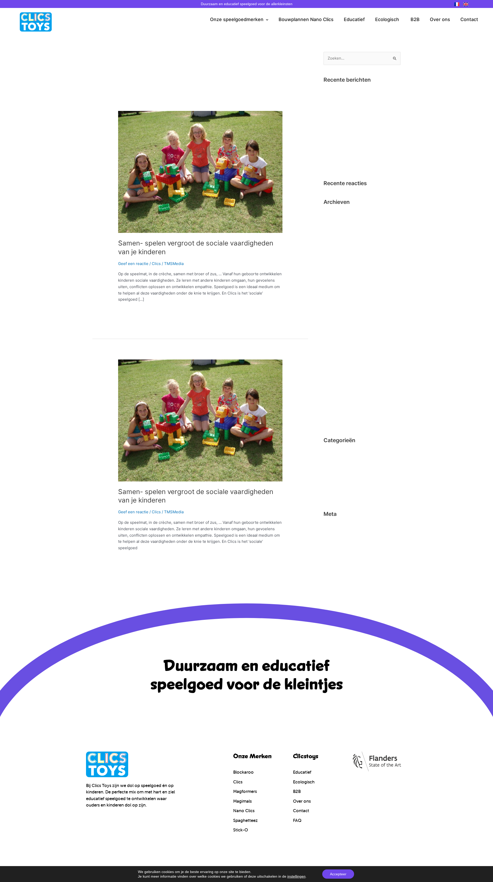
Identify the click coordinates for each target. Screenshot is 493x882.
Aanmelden (334, 525)
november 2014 (338, 378)
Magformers (335, 478)
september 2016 (338, 309)
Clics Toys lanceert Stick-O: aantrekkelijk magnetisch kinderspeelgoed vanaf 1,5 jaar (361, 157)
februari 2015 (336, 360)
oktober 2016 (335, 300)
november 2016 (338, 291)
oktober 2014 (336, 386)
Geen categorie (338, 469)
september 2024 (339, 222)
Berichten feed (337, 534)
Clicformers (334, 452)
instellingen (296, 876)
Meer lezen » (130, 311)
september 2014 (338, 395)
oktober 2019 (335, 239)
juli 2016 (331, 326)
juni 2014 (332, 421)
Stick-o (330, 495)
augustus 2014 (337, 404)
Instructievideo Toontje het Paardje (355, 107)
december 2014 (338, 369)
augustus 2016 (337, 317)
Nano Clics (333, 486)
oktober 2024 (336, 213)
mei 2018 (332, 265)
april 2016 (332, 335)
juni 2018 (332, 256)
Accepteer (338, 874)
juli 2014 (331, 413)
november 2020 (338, 231)
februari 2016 (336, 343)
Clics (156, 263)
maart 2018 (334, 274)
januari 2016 (335, 352)
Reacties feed (336, 542)
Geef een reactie (133, 263)
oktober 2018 (335, 248)
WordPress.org (337, 551)
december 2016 (338, 282)
